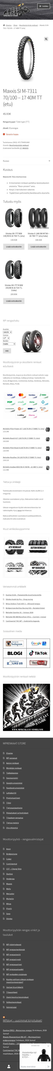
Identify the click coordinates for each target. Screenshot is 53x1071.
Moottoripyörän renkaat (28, 25)
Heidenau (10, 878)
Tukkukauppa (12, 773)
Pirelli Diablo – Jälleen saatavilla (17, 1043)
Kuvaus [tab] (6, 161)
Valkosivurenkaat (13, 1002)
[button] (46, 39)
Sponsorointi (12, 778)
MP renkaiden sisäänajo (16, 974)
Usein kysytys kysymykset (17, 997)
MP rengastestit (13, 954)
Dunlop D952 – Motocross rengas (17, 1030)
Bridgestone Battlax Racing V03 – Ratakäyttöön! (25, 608)
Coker (8, 859)
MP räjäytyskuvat (13, 944)
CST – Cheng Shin (13, 869)
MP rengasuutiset (14, 964)
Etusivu (8, 25)
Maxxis (9, 883)
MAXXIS (25, 148)
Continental (11, 864)
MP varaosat (11, 758)
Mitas (8, 903)
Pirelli (9, 908)
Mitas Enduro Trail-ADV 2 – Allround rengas (23, 604)
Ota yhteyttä (12, 827)
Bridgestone (11, 854)
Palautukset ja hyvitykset (17, 813)
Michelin (10, 898)
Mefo (8, 888)
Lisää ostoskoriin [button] (14, 246)
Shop (15, 25)
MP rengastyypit (13, 959)
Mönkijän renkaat (14, 768)
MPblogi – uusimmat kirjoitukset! (22, 1020)
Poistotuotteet (13, 798)
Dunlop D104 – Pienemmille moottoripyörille (23, 595)
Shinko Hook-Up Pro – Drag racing (19, 599)
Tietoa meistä (12, 822)
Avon (8, 849)
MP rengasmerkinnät (15, 949)
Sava (8, 913)
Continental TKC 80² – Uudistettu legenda (22, 621)
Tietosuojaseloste (14, 808)
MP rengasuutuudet (15, 969)
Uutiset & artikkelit (14, 987)
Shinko (9, 918)
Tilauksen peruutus (14, 817)
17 (21, 148)
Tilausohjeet (11, 992)
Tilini (8, 803)
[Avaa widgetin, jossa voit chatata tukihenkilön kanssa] (35, 1056)
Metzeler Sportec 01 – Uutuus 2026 (19, 612)
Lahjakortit (11, 793)
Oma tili (9, 1066)
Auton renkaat (12, 763)
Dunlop (9, 874)
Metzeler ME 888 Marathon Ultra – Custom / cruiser (26, 617)
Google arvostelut (14, 783)
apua (19, 510)
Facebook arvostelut (15, 788)
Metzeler (10, 893)
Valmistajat (11, 1007)
